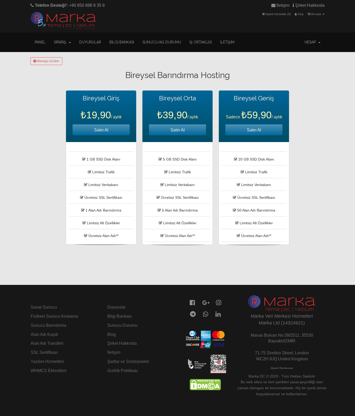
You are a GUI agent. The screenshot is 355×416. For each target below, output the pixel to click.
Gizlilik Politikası (122, 370)
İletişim (282, 5)
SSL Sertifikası (44, 352)
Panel (40, 42)
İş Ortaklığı (200, 42)
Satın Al (101, 130)
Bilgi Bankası (121, 42)
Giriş (300, 14)
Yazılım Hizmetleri (47, 361)
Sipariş (61, 42)
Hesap (311, 42)
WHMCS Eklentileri (49, 370)
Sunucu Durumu (122, 325)
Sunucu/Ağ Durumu (161, 42)
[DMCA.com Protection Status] (205, 384)
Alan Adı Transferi (47, 343)
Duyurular (90, 42)
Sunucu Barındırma (48, 325)
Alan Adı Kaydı (44, 334)
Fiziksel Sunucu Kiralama (54, 316)
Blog (111, 334)
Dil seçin (316, 14)
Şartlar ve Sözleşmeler (128, 361)
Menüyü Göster (48, 61)
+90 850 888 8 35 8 (69, 5)
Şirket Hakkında (309, 5)
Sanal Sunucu (44, 307)
